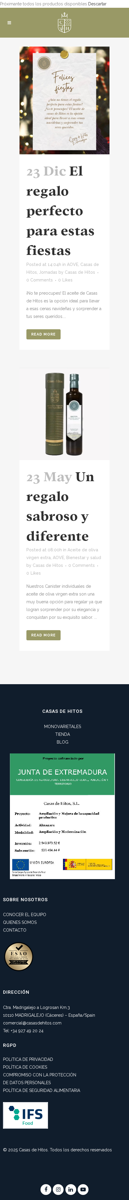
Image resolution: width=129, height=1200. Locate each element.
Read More (43, 334)
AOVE (72, 264)
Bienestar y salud (83, 557)
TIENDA (62, 734)
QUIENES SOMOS (20, 922)
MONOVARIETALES (62, 726)
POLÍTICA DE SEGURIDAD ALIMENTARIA (41, 1090)
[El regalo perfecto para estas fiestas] (65, 100)
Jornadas (48, 272)
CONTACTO (14, 930)
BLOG (62, 742)
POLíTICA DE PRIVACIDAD (28, 1059)
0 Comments (39, 280)
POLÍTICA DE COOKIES (25, 1067)
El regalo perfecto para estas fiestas (60, 210)
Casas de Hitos (80, 272)
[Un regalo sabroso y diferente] (65, 414)
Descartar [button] (97, 3)
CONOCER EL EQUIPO (24, 914)
